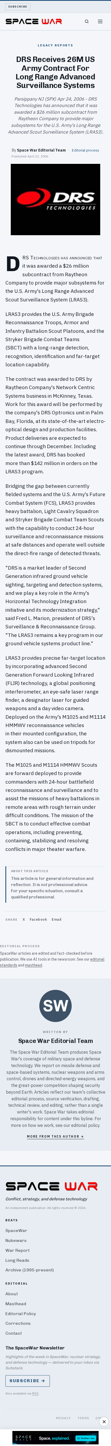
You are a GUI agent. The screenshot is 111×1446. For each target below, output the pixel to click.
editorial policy (85, 1125)
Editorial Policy (20, 1313)
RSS (35, 1393)
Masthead (15, 1303)
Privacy (63, 1418)
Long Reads (17, 1260)
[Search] (87, 21)
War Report (17, 1250)
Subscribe (17, 6)
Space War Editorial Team (41, 150)
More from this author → (55, 1136)
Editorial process (85, 150)
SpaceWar (16, 1230)
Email (57, 919)
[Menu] (100, 21)
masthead (33, 965)
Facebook (38, 919)
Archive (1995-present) (29, 1269)
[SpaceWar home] (33, 21)
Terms (83, 1418)
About (11, 1293)
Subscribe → (27, 1380)
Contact (13, 1333)
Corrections (18, 1323)
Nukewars (16, 1240)
